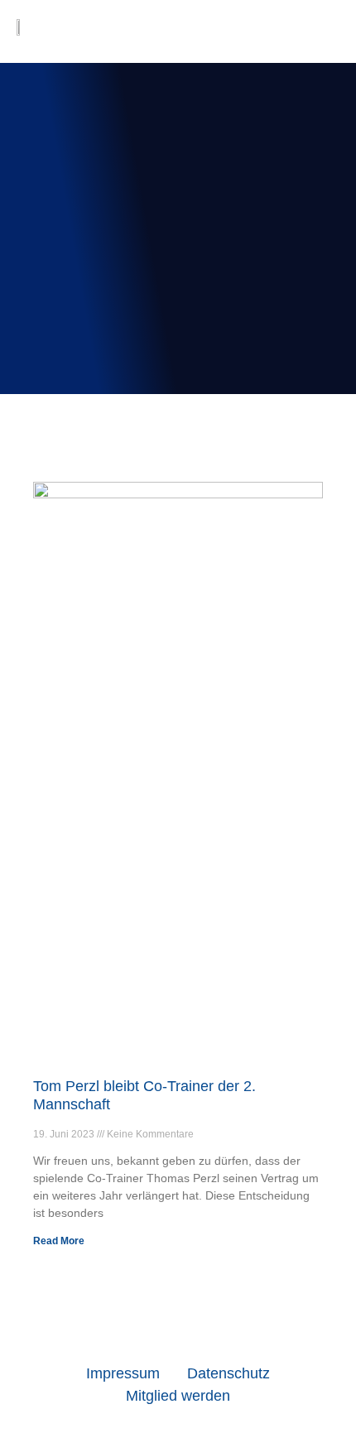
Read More (58, 1241)
